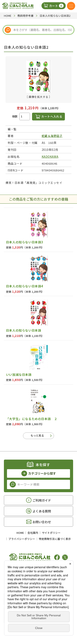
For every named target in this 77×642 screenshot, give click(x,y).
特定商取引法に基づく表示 (55, 539)
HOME (20, 533)
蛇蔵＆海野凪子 (52, 136)
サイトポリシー (51, 533)
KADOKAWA (50, 156)
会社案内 (33, 533)
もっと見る (37, 435)
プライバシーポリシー (21, 539)
